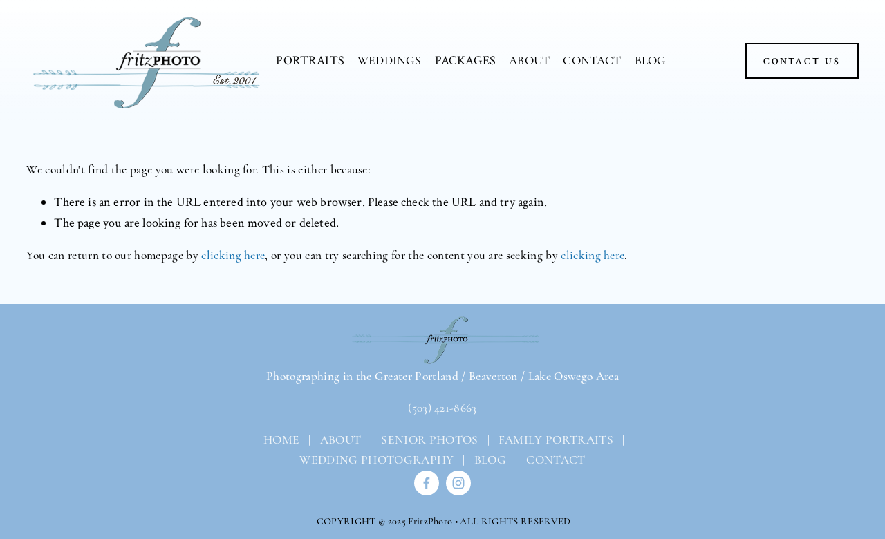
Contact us (802, 61)
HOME (280, 440)
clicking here (233, 255)
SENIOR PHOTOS (429, 440)
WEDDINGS (389, 60)
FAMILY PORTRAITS (556, 440)
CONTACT (592, 60)
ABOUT (529, 60)
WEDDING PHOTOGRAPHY (376, 460)
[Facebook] (426, 483)
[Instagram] (458, 483)
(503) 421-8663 (442, 408)
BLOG (651, 60)
